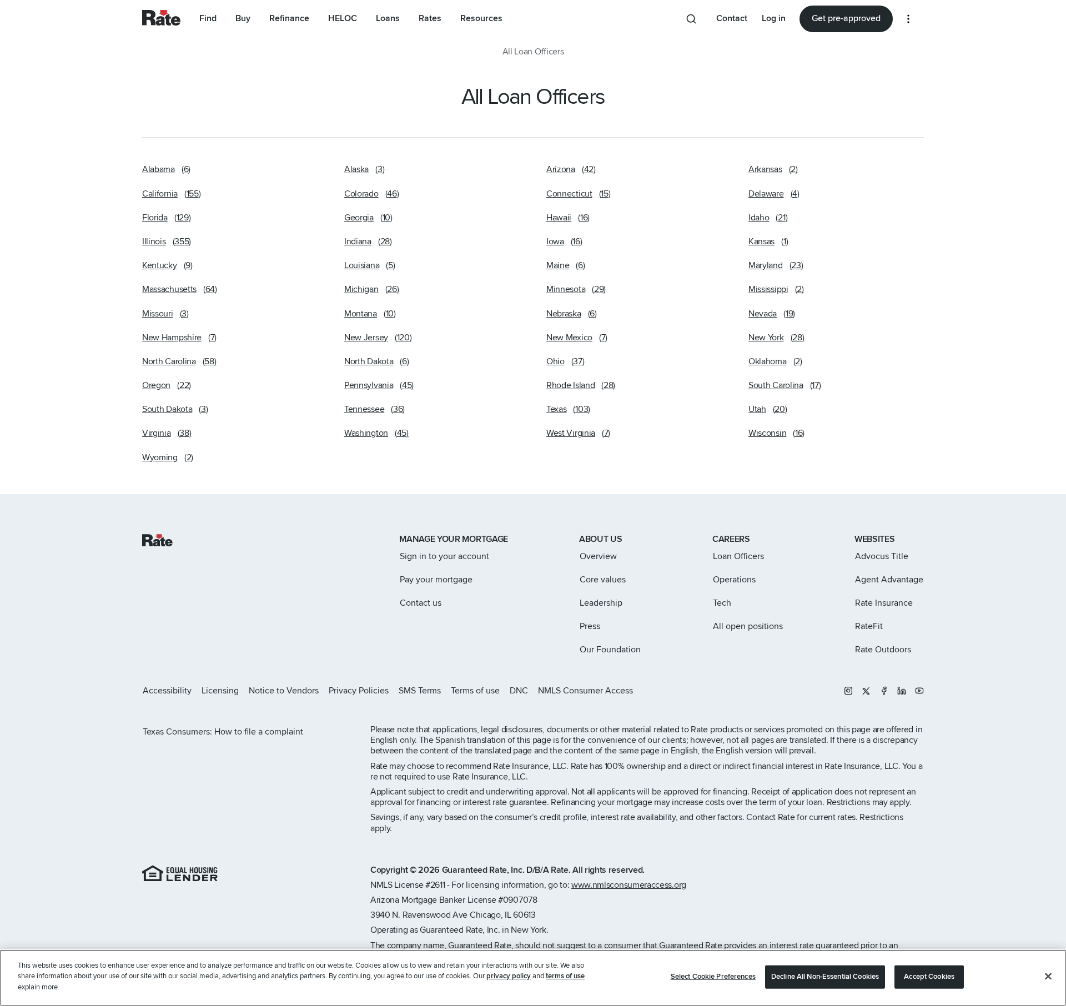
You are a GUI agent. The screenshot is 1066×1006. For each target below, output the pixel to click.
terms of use (565, 976)
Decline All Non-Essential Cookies (825, 976)
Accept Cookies (929, 976)
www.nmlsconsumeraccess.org (628, 885)
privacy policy (508, 976)
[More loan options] (908, 19)
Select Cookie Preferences (713, 976)
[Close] (1048, 976)
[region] (533, 977)
